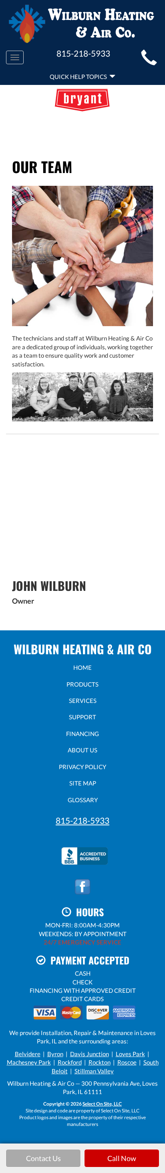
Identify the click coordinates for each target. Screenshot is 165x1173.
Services (83, 700)
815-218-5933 (82, 820)
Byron (55, 1053)
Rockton (100, 1062)
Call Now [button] (121, 1158)
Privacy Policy (82, 766)
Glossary (83, 799)
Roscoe (127, 1062)
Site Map (82, 783)
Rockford (70, 1062)
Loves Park (130, 1053)
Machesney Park (29, 1062)
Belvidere (27, 1053)
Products (82, 684)
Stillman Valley (94, 1071)
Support (82, 716)
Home (82, 667)
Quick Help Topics (79, 76)
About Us (82, 750)
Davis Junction (89, 1053)
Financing (82, 733)
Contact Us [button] (43, 1158)
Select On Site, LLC (102, 1104)
